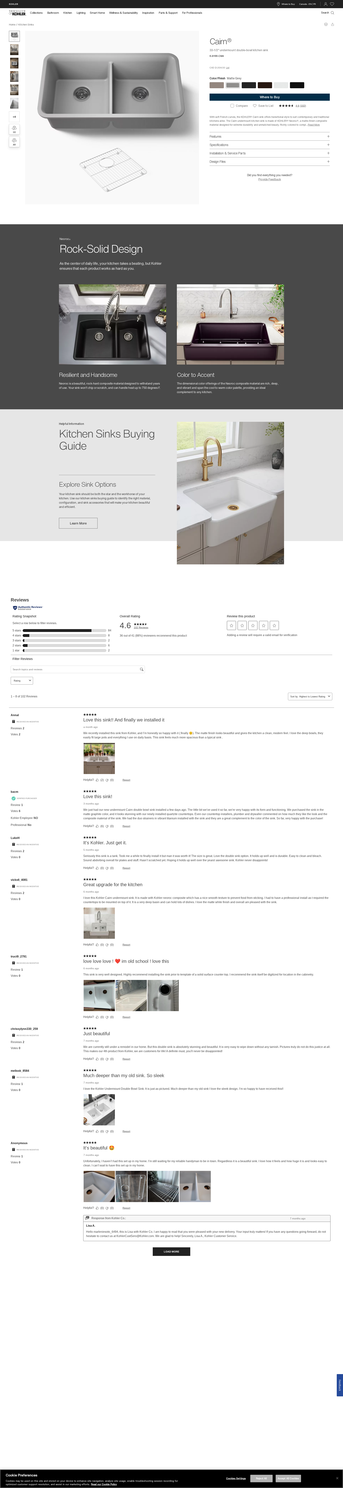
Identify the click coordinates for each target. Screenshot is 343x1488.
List (227, 67)
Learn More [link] (78, 523)
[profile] (325, 4)
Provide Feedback (269, 179)
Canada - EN (305, 4)
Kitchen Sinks (26, 24)
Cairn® (40, 24)
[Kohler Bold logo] (17, 13)
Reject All (261, 1478)
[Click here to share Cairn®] (332, 24)
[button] (14, 36)
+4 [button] (14, 117)
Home (12, 24)
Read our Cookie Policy (104, 1484)
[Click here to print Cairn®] (325, 24)
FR (314, 4)
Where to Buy (288, 4)
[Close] (337, 1478)
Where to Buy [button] (270, 97)
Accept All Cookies (288, 1478)
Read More (314, 125)
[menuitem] (37, 12)
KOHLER (13, 4)
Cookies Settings (236, 1478)
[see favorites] (332, 4)
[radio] (217, 85)
